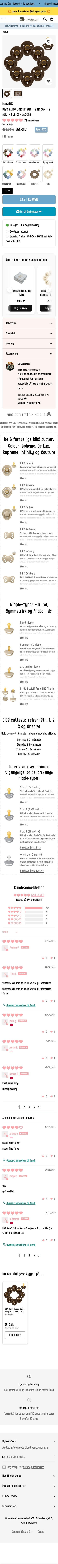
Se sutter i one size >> (32, 870)
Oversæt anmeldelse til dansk (20, 1005)
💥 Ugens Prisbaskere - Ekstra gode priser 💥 (29, 11)
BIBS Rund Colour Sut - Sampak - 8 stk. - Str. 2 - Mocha (14, 1312)
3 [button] (29, 1107)
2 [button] (24, 1107)
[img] (12, 941)
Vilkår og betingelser (33, 1467)
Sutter (5, 32)
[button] (52, 19)
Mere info (24, 478)
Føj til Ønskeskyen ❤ (31, 211)
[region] (29, 290)
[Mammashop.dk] (29, 19)
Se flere (7, 190)
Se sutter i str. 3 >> (30, 847)
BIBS (11, 103)
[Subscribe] (52, 1456)
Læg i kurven (20, 308)
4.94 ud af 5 (37, 895)
